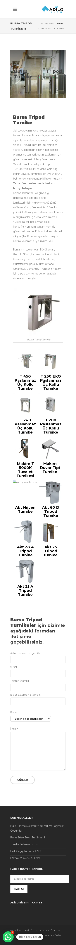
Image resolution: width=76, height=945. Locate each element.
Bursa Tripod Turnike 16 (52, 28)
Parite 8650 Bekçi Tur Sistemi (27, 837)
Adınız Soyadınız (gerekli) (25, 653)
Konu (13, 712)
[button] (8, 936)
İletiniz (14, 728)
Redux (58, 935)
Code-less (55, 930)
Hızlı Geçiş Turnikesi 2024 (25, 851)
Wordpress (28, 935)
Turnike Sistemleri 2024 (24, 844)
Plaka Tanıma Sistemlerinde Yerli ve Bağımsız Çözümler (37, 828)
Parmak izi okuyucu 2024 (25, 858)
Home (60, 23)
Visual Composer (42, 935)
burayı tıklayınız (23, 188)
